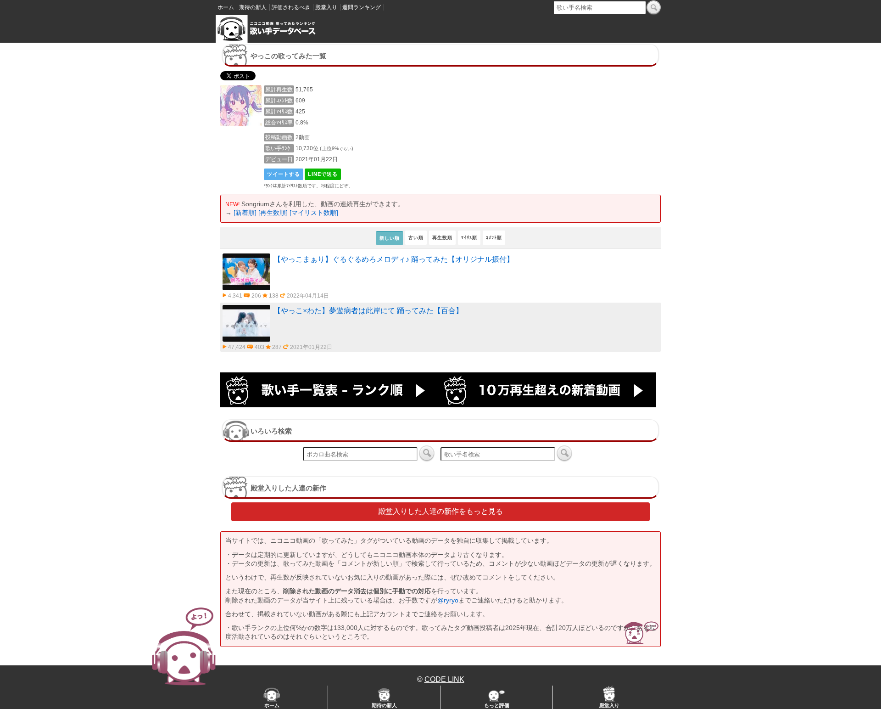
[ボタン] (653, 7)
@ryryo (447, 600)
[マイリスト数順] (314, 212)
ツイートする (283, 174)
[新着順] (245, 212)
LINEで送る (323, 174)
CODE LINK (444, 679)
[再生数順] (273, 212)
